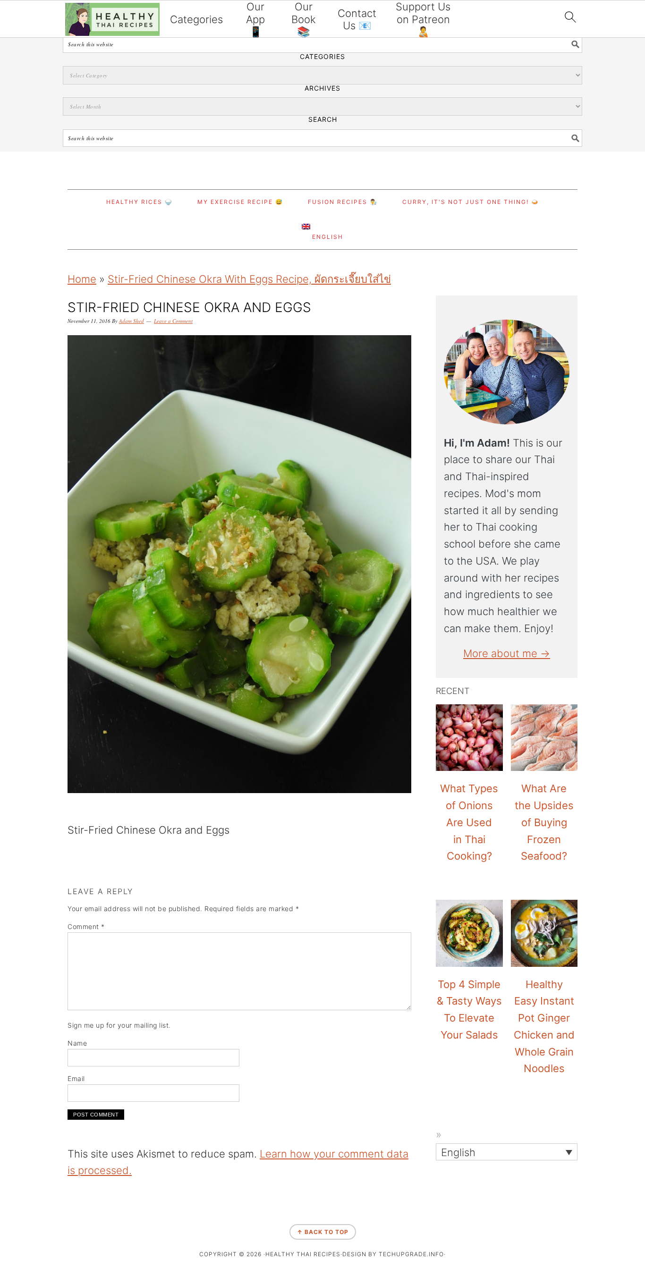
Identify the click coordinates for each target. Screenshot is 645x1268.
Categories (196, 19)
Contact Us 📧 (357, 19)
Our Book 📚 (303, 19)
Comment (86, 926)
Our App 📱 (255, 19)
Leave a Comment (173, 320)
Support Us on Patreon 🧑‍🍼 (423, 19)
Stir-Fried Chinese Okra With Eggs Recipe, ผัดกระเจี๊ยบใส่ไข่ (249, 279)
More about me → (506, 653)
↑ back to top (322, 1231)
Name (77, 1043)
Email (76, 1078)
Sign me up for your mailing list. (119, 1025)
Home (82, 279)
